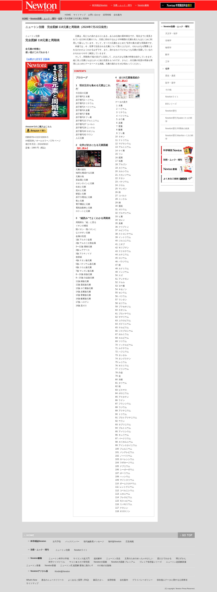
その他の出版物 (104, 565)
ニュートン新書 (33, 565)
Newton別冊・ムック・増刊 (43, 18)
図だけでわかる (164, 558)
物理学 (168, 47)
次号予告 (57, 541)
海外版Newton (114, 541)
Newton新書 (50, 565)
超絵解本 (98, 558)
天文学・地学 (171, 33)
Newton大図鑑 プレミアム (123, 562)
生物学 (168, 40)
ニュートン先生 (113, 558)
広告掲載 (130, 541)
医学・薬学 (170, 83)
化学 (60, 18)
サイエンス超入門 (81, 558)
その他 (168, 90)
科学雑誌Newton (99, 5)
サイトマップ (79, 15)
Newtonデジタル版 (39, 571)
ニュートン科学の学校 (59, 558)
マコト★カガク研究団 (79, 562)
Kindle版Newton (62, 571)
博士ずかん (181, 558)
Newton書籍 (143, 5)
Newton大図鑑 (100, 562)
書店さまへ (98, 580)
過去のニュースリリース (52, 580)
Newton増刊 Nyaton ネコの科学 (178, 120)
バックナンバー (72, 541)
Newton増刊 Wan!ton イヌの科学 (179, 137)
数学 (167, 54)
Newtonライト (172, 97)
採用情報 (107, 15)
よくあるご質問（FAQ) (78, 580)
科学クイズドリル (57, 562)
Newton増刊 (170, 111)
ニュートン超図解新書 (176, 562)
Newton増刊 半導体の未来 (177, 128)
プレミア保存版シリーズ (150, 562)
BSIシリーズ (171, 104)
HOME (68, 15)
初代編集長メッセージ (94, 541)
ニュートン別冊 (63, 550)
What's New (31, 580)
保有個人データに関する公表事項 (172, 580)
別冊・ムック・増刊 (122, 5)
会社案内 (118, 15)
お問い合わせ (94, 15)
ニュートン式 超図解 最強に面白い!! (76, 565)
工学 (167, 61)
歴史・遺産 (170, 75)
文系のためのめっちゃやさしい (139, 558)
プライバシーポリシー (142, 580)
